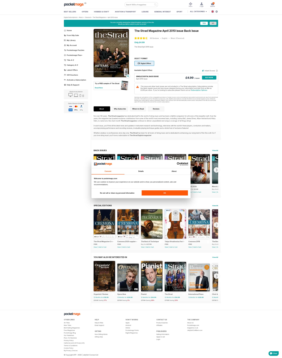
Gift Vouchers (72, 75)
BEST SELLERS (70, 12)
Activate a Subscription (76, 80)
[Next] (216, 170)
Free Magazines (69, 330)
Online (128, 328)
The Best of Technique (150, 241)
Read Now (99, 88)
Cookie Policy (68, 348)
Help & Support (73, 85)
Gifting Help (99, 337)
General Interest (162, 12)
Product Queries (162, 323)
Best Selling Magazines (72, 328)
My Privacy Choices (71, 350)
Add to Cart (197, 192)
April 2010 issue (113, 17)
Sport (179, 12)
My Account (72, 45)
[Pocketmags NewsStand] (75, 4)
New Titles (67, 325)
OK (164, 193)
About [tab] (174, 171)
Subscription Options (199, 90)
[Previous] (95, 225)
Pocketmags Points (132, 330)
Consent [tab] (108, 171)
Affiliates (159, 325)
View (213, 192)
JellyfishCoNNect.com (194, 330)
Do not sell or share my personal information (117, 193)
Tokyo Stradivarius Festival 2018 (175, 241)
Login (158, 339)
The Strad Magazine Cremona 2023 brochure (104, 241)
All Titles (67, 323)
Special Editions (103, 205)
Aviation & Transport (125, 12)
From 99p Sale (73, 35)
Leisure (145, 12)
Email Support (99, 325)
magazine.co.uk (192, 328)
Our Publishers (69, 335)
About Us (190, 323)
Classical (88, 17)
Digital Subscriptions (70, 17)
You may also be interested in (110, 257)
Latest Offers (72, 70)
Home (69, 30)
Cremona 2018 (194, 241)
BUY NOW (209, 77)
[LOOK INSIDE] (111, 77)
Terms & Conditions (70, 345)
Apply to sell (160, 337)
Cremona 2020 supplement (127, 241)
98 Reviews (154, 38)
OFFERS (85, 12)
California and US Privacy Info (74, 343)
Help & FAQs (99, 323)
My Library (71, 40)
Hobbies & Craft (101, 12)
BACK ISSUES (100, 150)
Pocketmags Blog (70, 333)
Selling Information (162, 334)
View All (215, 150)
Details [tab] (141, 171)
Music (81, 17)
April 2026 (192, 186)
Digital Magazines (132, 333)
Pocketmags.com (193, 325)
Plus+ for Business (70, 338)
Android (128, 325)
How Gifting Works (101, 334)
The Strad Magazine (99, 17)
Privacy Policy (68, 340)
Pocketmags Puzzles (75, 50)
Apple (128, 323)
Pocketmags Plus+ (74, 55)
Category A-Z (72, 65)
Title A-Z (70, 60)
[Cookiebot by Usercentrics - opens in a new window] (178, 164)
